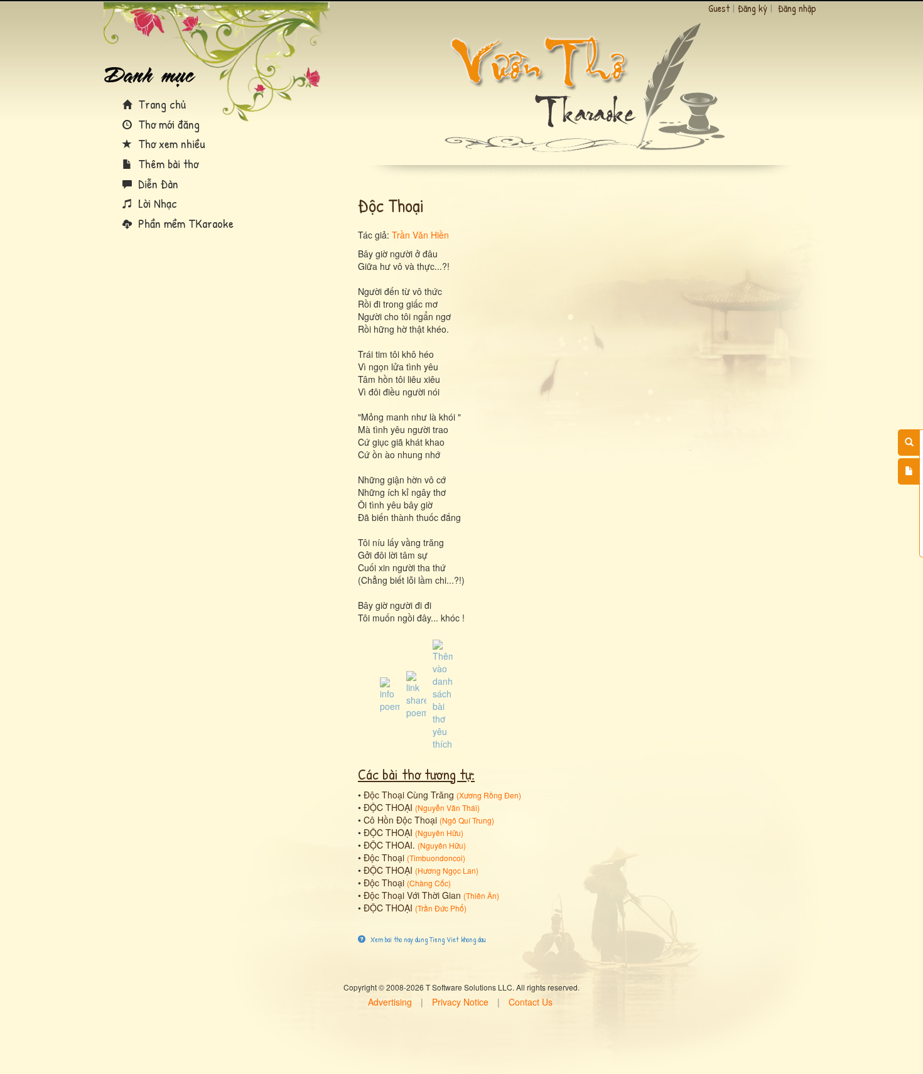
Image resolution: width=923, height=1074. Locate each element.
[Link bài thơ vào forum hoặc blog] (416, 693)
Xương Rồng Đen (489, 795)
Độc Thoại (384, 857)
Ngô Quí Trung (467, 820)
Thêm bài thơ (166, 163)
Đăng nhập (797, 8)
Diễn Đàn (156, 183)
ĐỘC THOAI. (389, 845)
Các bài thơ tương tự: (416, 774)
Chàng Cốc (428, 883)
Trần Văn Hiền (420, 234)
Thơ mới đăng (167, 123)
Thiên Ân (481, 895)
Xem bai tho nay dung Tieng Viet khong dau (427, 939)
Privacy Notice (460, 1002)
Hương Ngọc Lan (447, 870)
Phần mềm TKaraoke (184, 223)
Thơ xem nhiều (170, 143)
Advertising (390, 1002)
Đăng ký (752, 8)
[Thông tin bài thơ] (390, 693)
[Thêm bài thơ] (909, 471)
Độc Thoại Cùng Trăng (409, 794)
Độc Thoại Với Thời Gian (412, 895)
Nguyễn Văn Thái (447, 807)
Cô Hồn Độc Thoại (400, 820)
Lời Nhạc (156, 203)
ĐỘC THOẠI (388, 807)
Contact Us (531, 1002)
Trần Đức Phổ (441, 908)
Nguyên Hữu (439, 832)
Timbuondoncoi (436, 857)
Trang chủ (160, 103)
